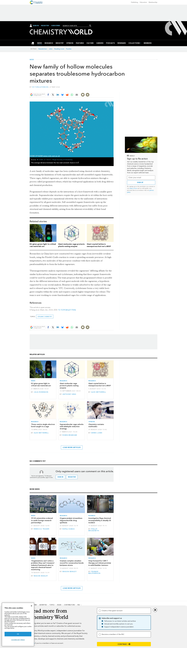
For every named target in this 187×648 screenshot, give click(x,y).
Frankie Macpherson (94, 572)
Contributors (69, 605)
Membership (153, 2)
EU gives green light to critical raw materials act (43, 245)
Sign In (36, 26)
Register (45, 26)
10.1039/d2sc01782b (67, 310)
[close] (113, 90)
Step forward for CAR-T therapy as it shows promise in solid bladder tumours (99, 563)
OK (18, 634)
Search (90, 25)
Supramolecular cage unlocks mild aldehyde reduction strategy (71, 426)
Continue (122, 644)
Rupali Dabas (69, 529)
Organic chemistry (45, 316)
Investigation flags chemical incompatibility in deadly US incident (99, 520)
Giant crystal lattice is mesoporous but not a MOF (99, 245)
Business (91, 515)
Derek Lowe (96, 433)
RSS (78, 605)
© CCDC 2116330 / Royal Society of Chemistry (55, 159)
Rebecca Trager (41, 529)
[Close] (31, 605)
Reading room (59, 49)
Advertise (43, 605)
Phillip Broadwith (93, 530)
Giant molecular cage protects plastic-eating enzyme (71, 245)
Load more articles (72, 447)
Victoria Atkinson (40, 87)
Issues (59, 605)
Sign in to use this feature (103, 90)
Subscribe (55, 26)
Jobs (50, 49)
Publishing (134, 2)
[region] (18, 624)
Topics (51, 605)
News (32, 60)
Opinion (91, 421)
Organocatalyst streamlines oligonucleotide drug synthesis (71, 520)
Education (143, 2)
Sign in (60, 477)
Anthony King (69, 394)
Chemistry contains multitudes (96, 425)
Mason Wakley (41, 576)
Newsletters (42, 49)
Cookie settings (18, 640)
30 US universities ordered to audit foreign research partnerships (42, 520)
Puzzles (68, 49)
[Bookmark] (87, 95)
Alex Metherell (98, 392)
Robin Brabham (70, 435)
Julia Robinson (41, 392)
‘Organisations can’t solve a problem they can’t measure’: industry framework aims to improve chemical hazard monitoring (43, 565)
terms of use (133, 188)
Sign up (140, 182)
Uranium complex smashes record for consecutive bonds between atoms (72, 563)
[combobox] (76, 26)
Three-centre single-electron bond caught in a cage (43, 425)
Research (63, 381)
